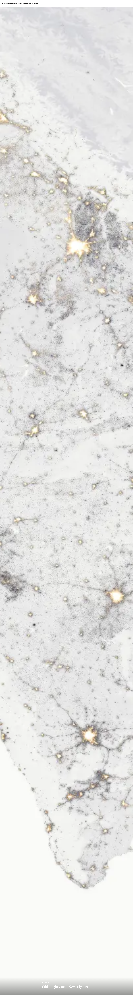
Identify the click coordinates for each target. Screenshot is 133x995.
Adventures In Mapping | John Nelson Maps (20, 3)
